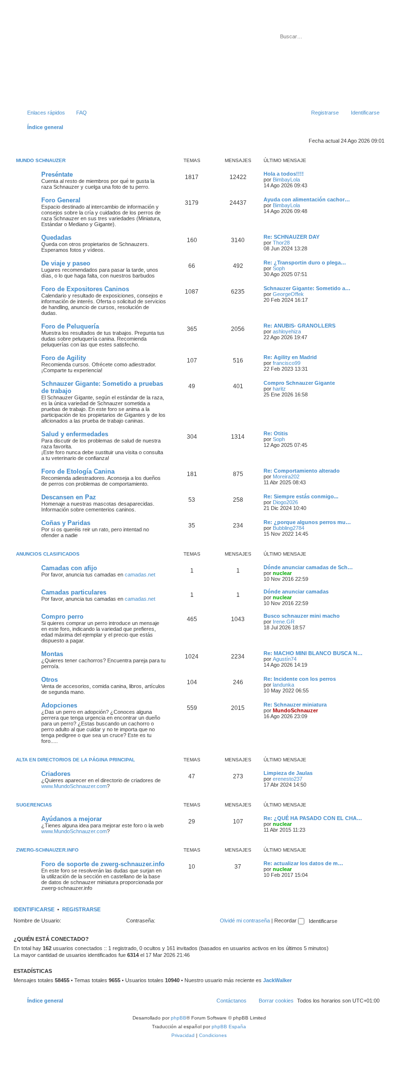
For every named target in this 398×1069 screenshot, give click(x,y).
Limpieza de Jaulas (288, 773)
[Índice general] (58, 57)
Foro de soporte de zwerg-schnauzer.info (103, 864)
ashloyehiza (287, 331)
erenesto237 (287, 779)
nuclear (282, 573)
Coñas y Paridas (65, 522)
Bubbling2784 (288, 528)
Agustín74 (285, 659)
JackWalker (277, 980)
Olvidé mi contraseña (245, 920)
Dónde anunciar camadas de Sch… (308, 567)
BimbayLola (286, 179)
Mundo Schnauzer (41, 160)
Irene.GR (284, 622)
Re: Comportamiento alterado (302, 471)
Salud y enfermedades (74, 434)
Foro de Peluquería (70, 326)
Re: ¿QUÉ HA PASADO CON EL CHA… (313, 818)
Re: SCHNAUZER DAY (291, 237)
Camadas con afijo (69, 568)
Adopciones (59, 705)
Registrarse (81, 909)
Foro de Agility (63, 358)
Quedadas (56, 237)
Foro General (61, 200)
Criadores (55, 773)
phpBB (178, 1017)
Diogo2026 (285, 502)
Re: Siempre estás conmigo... (301, 496)
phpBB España (229, 1026)
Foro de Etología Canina (78, 471)
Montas (52, 654)
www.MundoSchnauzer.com (74, 786)
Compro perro (62, 616)
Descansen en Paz (68, 497)
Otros (49, 679)
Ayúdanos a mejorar (71, 818)
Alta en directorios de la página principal (75, 759)
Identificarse (34, 909)
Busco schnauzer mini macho (302, 616)
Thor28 (281, 243)
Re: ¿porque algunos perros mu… (307, 522)
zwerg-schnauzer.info (47, 850)
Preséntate (57, 174)
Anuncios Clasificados (48, 554)
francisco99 (286, 363)
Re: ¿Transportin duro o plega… (305, 262)
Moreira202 (286, 476)
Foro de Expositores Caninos (85, 289)
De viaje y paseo (65, 263)
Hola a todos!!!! (284, 174)
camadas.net (140, 574)
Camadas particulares (73, 592)
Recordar (286, 920)
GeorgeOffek (288, 294)
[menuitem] (77, 112)
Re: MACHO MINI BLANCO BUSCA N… (313, 653)
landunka (283, 685)
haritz (279, 389)
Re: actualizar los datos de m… (303, 863)
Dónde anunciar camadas (296, 591)
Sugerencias (34, 804)
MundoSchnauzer (295, 710)
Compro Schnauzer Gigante (299, 383)
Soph (279, 268)
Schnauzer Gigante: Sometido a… (307, 288)
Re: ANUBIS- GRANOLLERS (299, 326)
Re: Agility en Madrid (290, 357)
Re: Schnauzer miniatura (295, 704)
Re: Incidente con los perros (300, 679)
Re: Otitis (276, 433)
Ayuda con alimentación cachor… (307, 199)
